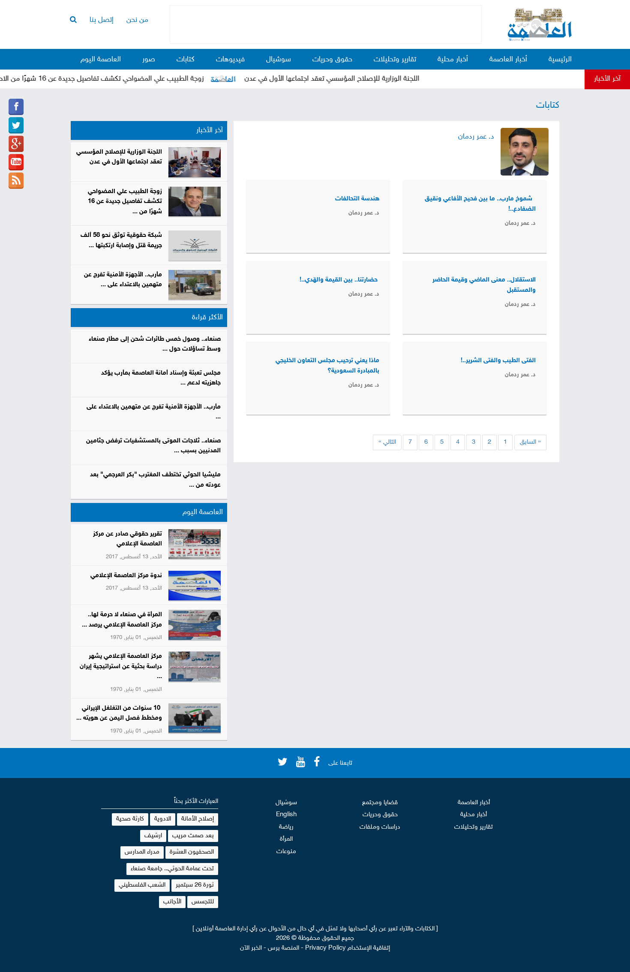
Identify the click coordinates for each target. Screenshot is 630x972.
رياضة (286, 827)
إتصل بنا (102, 20)
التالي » (387, 442)
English (286, 814)
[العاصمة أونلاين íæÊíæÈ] (16, 162)
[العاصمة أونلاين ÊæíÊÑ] (16, 125)
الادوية (162, 819)
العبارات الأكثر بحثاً (196, 801)
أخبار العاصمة (508, 59)
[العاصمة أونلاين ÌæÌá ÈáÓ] (16, 144)
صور (148, 59)
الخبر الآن (251, 948)
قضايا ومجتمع (380, 802)
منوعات (286, 851)
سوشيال (278, 59)
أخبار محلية (453, 59)
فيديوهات (230, 59)
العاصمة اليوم (101, 59)
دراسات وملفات (380, 827)
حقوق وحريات (332, 59)
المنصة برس (283, 948)
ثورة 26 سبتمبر (195, 885)
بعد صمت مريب (193, 835)
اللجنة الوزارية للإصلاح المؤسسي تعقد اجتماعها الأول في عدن (345, 79)
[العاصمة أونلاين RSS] (16, 181)
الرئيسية (560, 59)
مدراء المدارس (142, 852)
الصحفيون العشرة (192, 852)
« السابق (530, 442)
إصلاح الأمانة (197, 819)
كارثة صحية (130, 819)
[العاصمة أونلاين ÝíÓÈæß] (16, 107)
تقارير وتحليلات (395, 59)
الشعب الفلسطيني (142, 885)
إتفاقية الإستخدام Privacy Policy (347, 948)
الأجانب (172, 901)
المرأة (286, 839)
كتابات (186, 59)
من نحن (137, 20)
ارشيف (153, 835)
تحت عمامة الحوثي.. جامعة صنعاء (172, 868)
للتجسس (203, 901)
